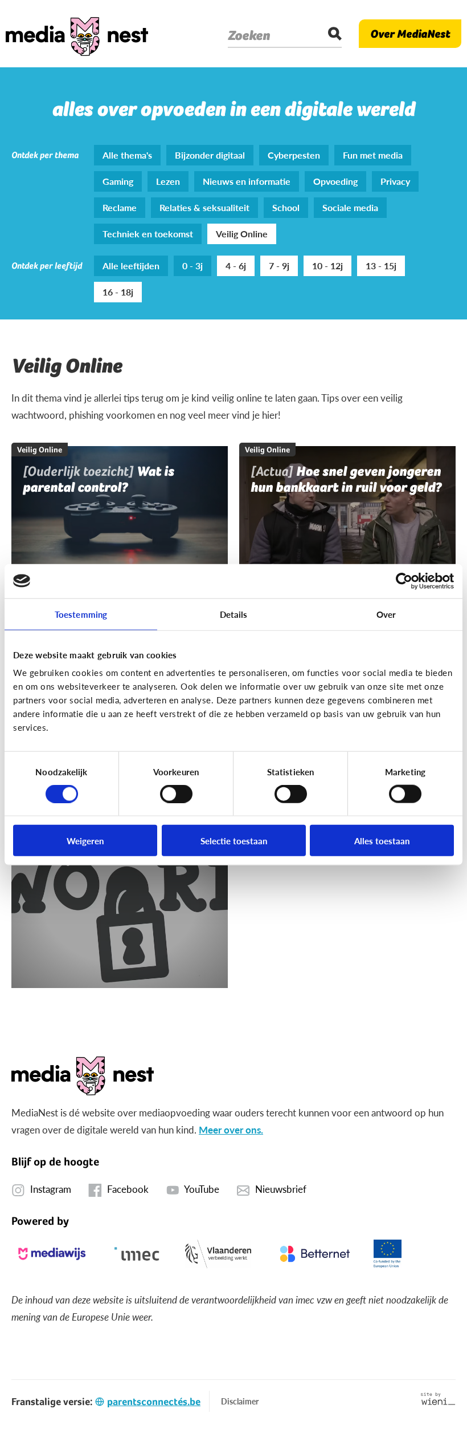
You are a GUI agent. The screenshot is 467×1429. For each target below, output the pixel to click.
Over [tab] (386, 614)
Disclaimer (240, 1401)
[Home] (77, 33)
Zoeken (249, 35)
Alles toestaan (381, 841)
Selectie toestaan (233, 841)
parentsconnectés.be (153, 1401)
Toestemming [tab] (81, 614)
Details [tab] (234, 614)
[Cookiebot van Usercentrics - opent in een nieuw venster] (404, 580)
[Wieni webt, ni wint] (438, 1398)
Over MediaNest (410, 34)
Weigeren (85, 841)
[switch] (176, 793)
